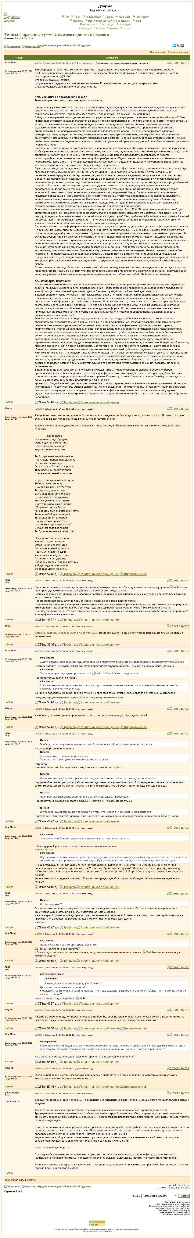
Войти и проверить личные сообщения (109, 21)
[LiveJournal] (178, 45)
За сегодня (108, 24)
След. (31, 38)
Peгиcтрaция (142, 17)
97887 (39, 934)
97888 (39, 968)
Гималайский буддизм (78, 45)
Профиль (78, 21)
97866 (39, 409)
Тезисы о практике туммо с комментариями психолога (56, 34)
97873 (39, 626)
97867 (39, 581)
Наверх (9, 402)
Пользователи (93, 17)
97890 (39, 1035)
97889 (39, 1010)
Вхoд (138, 21)
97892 (39, 1069)
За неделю (125, 24)
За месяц (127, 29)
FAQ (66, 17)
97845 (39, 63)
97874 (39, 651)
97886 (39, 894)
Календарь (124, 17)
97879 (39, 709)
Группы (109, 17)
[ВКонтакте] (182, 45)
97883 (39, 734)
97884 (39, 828)
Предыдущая (157, 52)
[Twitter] (174, 45)
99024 (39, 1093)
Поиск (77, 17)
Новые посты (90, 24)
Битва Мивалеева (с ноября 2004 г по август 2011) (66, 632)
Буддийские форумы (50, 45)
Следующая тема (178, 52)
